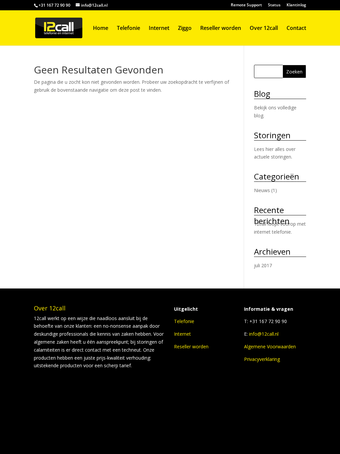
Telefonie (128, 29)
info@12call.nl (264, 334)
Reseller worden (220, 29)
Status (274, 5)
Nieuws (262, 190)
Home (100, 29)
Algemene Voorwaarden (270, 346)
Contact (296, 29)
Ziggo (185, 29)
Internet (159, 29)
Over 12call (264, 29)
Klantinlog (296, 5)
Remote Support (246, 5)
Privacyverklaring (262, 359)
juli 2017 (263, 265)
